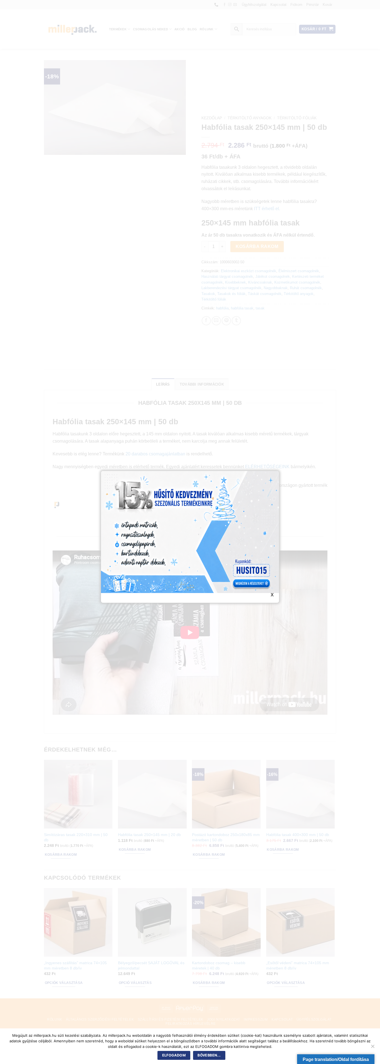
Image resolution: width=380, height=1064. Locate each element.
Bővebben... (209, 1055)
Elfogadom (174, 1055)
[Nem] (372, 1047)
